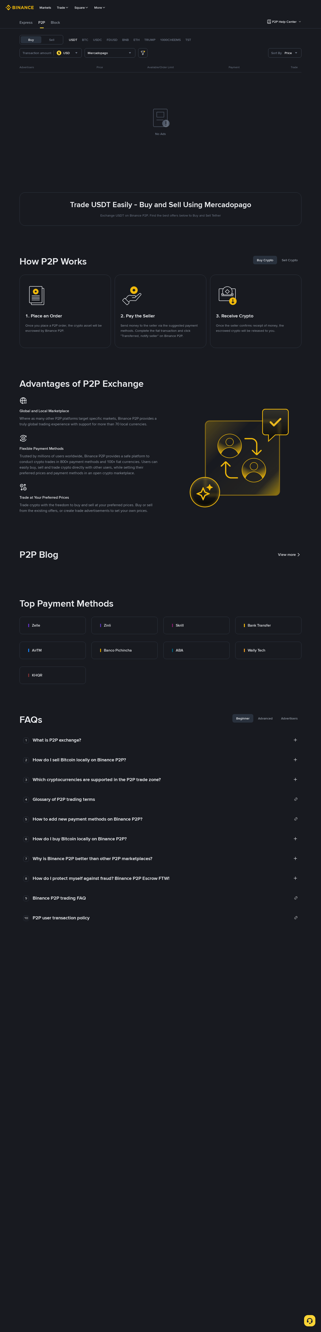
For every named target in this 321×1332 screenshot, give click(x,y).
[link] (53, 625)
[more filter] (143, 53)
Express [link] (26, 22)
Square (79, 7)
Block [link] (55, 22)
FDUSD (112, 40)
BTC (85, 40)
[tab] (26, 22)
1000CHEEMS (170, 40)
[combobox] (68, 52)
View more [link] (287, 554)
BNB (125, 40)
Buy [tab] (31, 40)
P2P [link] (41, 22)
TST (188, 40)
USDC (97, 40)
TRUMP (149, 40)
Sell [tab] (51, 40)
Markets (45, 7)
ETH (136, 40)
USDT (73, 40)
